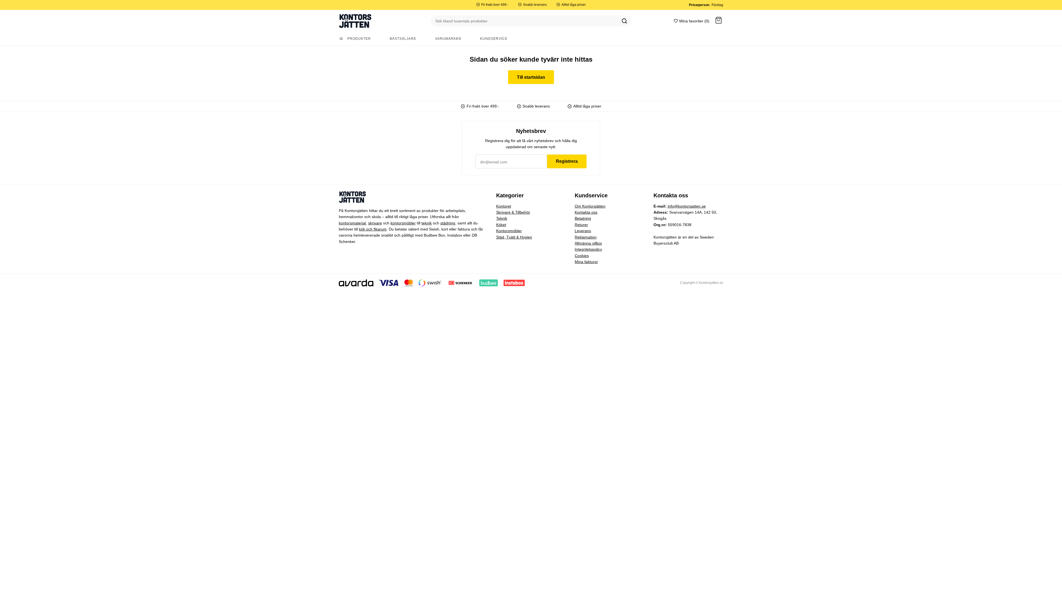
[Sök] (624, 21)
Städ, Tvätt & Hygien (514, 237)
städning (447, 223)
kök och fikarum (373, 229)
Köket (501, 224)
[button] (718, 21)
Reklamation (586, 237)
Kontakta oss (586, 212)
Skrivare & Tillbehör (513, 212)
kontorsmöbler (403, 223)
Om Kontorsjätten (590, 206)
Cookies (582, 255)
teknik (426, 223)
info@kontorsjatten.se (687, 206)
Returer (581, 224)
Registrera (567, 161)
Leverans (583, 231)
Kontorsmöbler (509, 231)
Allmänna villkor (588, 243)
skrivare (375, 223)
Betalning (583, 218)
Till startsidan (531, 77)
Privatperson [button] (699, 5)
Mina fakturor (586, 262)
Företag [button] (717, 5)
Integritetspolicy (588, 249)
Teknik (501, 218)
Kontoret (503, 206)
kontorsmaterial (352, 223)
